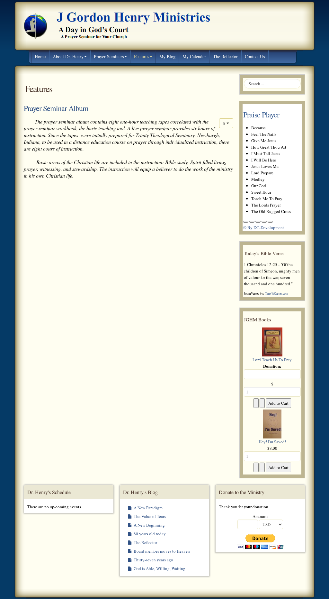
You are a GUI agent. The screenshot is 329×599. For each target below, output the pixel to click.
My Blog (167, 56)
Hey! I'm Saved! (272, 442)
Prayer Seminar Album (56, 108)
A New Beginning (149, 525)
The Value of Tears (149, 516)
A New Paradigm (148, 508)
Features (141, 56)
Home (40, 56)
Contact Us (255, 56)
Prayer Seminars (109, 56)
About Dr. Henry (68, 56)
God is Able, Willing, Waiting (159, 568)
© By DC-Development (263, 227)
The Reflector (225, 56)
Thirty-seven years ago (153, 560)
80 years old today (149, 534)
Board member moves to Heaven (161, 551)
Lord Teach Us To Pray (272, 360)
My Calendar (194, 56)
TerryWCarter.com (276, 293)
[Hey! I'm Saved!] (272, 423)
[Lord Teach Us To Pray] (272, 341)
